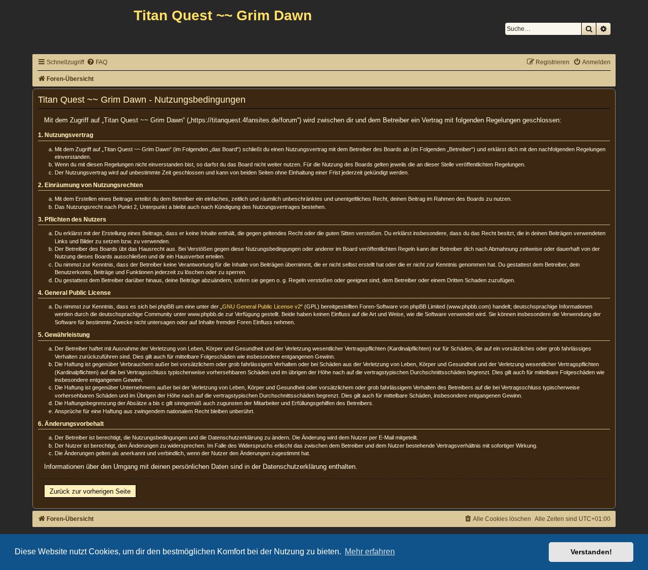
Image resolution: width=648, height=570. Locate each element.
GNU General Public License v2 (261, 306)
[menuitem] (97, 62)
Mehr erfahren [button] (370, 551)
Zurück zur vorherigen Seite (90, 491)
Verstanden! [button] (591, 552)
